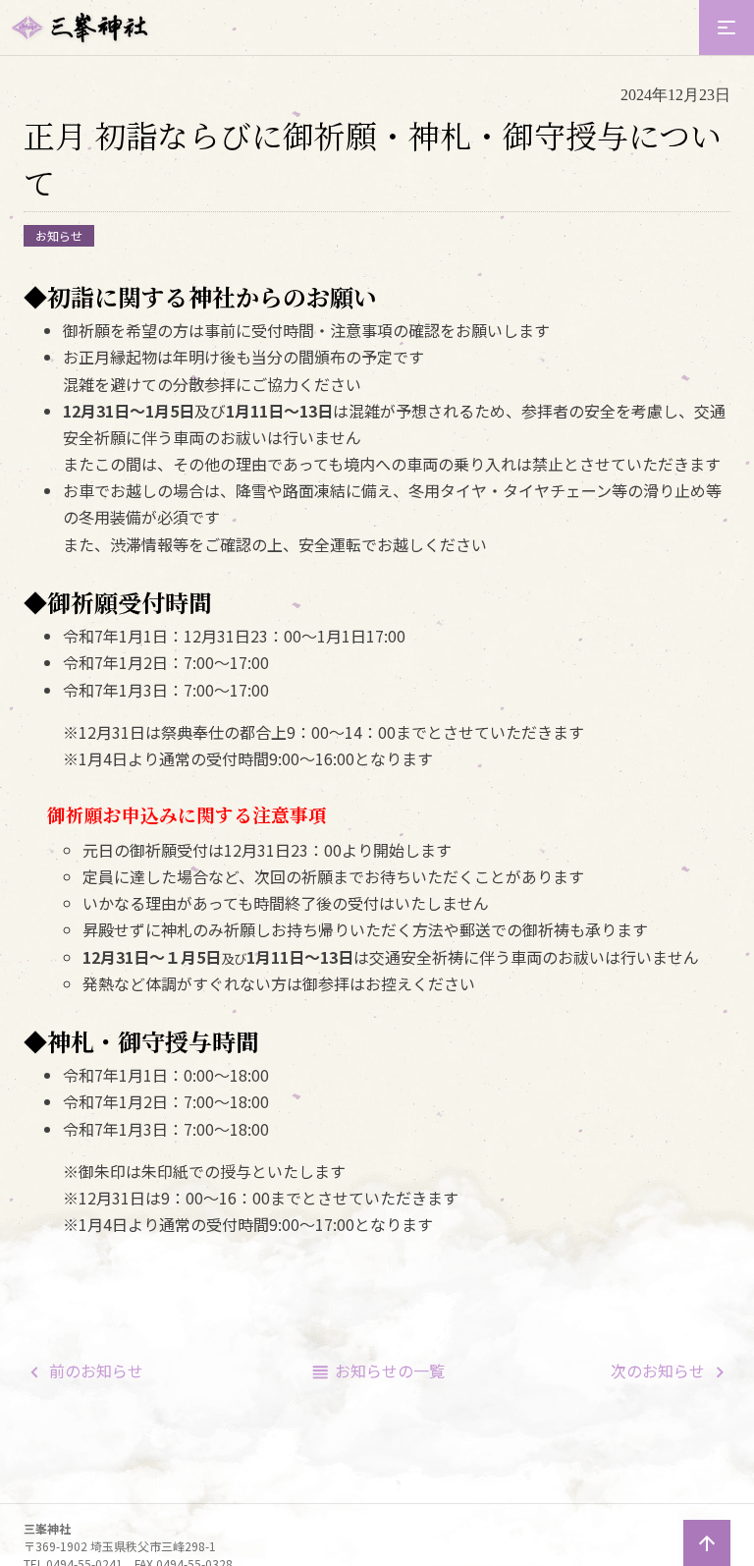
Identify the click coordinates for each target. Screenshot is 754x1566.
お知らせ (58, 235)
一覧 (390, 1370)
